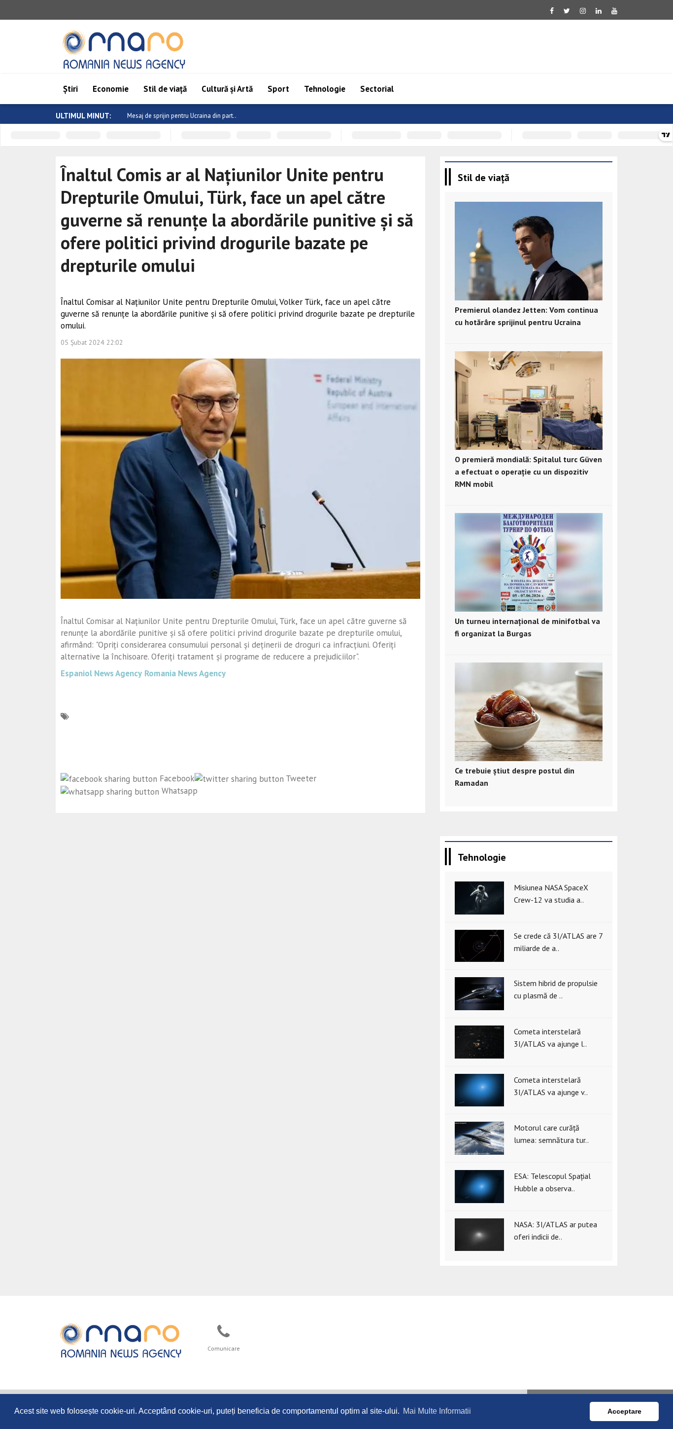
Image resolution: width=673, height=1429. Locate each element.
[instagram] (583, 11)
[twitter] (567, 11)
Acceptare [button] (624, 1411)
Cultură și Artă (227, 88)
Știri (70, 88)
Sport (278, 88)
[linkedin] (599, 11)
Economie (111, 88)
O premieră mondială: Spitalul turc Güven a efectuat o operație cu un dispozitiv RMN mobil (528, 471)
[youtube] (614, 11)
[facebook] (552, 11)
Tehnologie (324, 88)
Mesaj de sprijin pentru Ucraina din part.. (181, 115)
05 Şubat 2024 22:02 (92, 342)
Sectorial (377, 88)
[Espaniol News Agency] (120, 1339)
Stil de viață (165, 88)
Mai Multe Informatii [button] (437, 1411)
